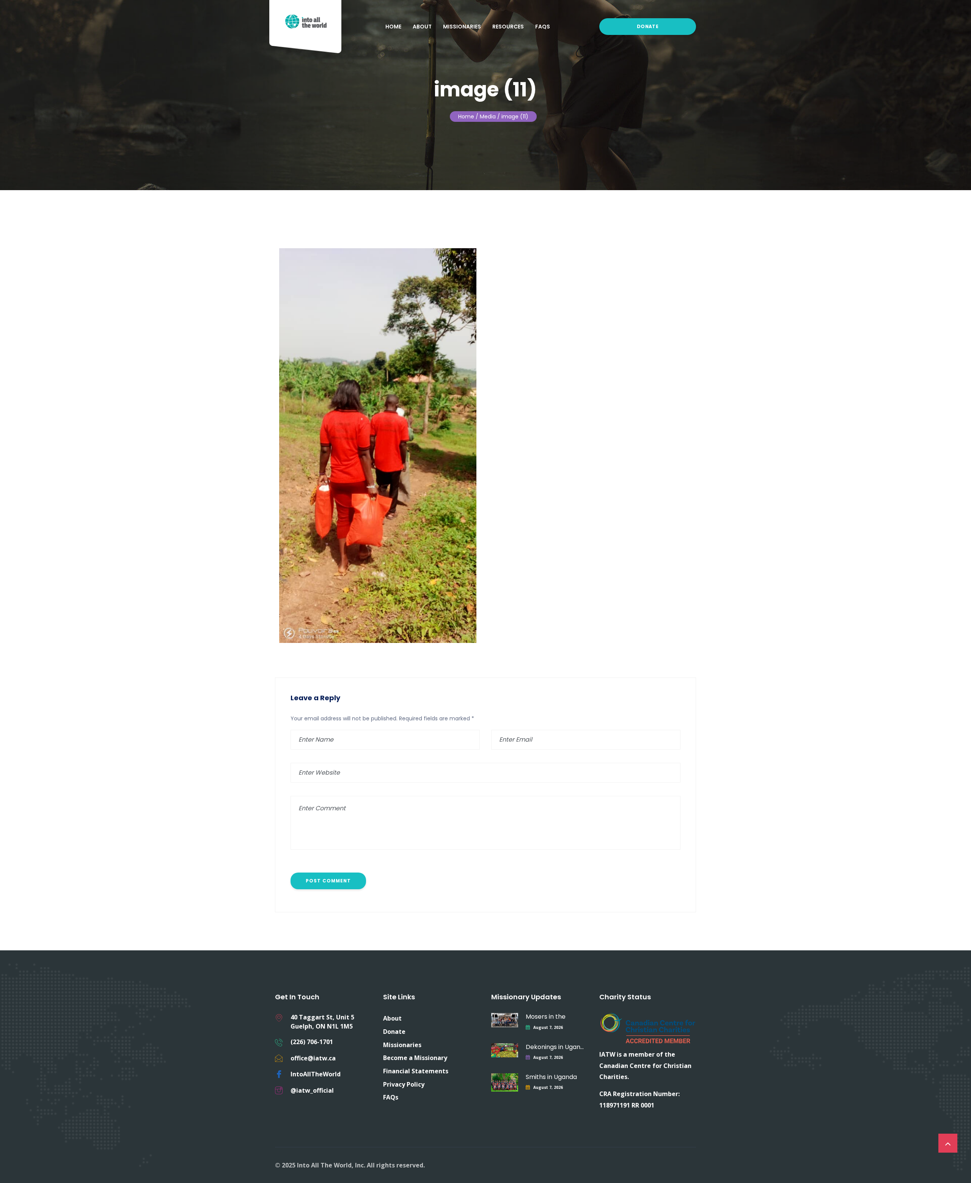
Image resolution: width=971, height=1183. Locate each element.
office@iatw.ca (313, 1058)
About (422, 26)
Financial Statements (415, 1071)
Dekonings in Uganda (555, 1047)
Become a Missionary (415, 1058)
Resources (508, 26)
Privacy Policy (403, 1084)
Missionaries (462, 26)
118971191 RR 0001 (626, 1105)
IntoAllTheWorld (316, 1074)
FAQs (542, 26)
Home (393, 26)
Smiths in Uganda (551, 1077)
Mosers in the (546, 1016)
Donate (647, 26)
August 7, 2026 (548, 1027)
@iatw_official (312, 1090)
